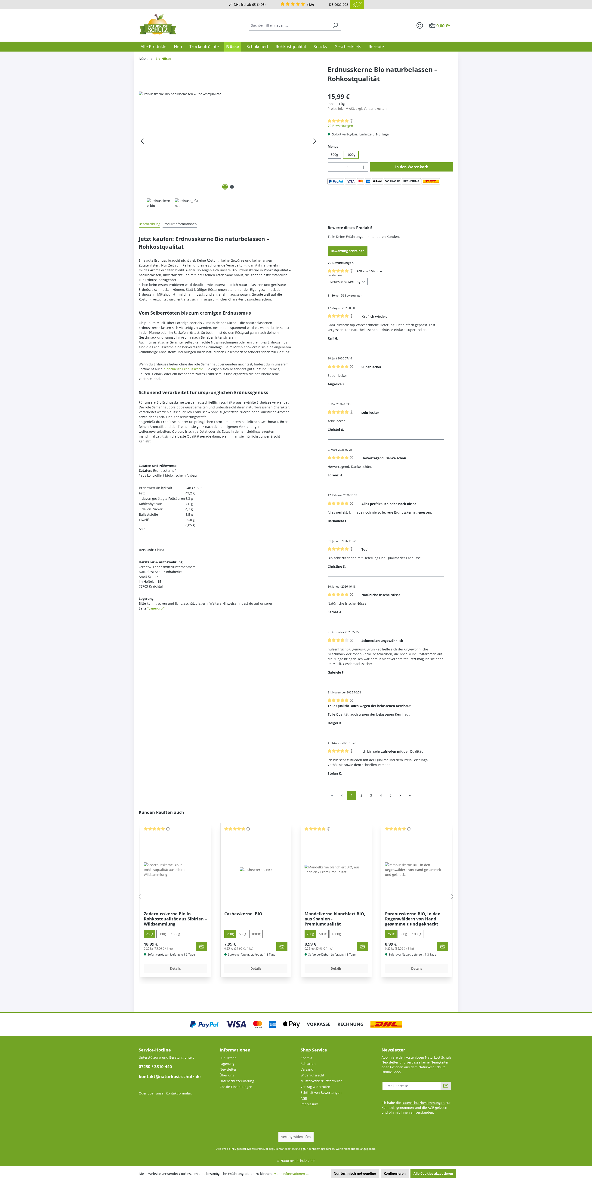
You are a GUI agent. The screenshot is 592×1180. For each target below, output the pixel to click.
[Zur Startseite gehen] (158, 24)
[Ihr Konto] (419, 25)
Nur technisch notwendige (355, 1173)
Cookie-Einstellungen (236, 1087)
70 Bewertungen (340, 125)
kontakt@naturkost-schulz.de (170, 1076)
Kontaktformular (178, 1093)
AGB (304, 1098)
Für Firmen (228, 1058)
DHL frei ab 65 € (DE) (249, 4)
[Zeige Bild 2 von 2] (232, 187)
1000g (350, 154)
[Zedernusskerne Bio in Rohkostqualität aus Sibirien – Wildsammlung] (175, 869)
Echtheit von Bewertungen (321, 1092)
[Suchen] (335, 25)
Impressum (309, 1104)
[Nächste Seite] (400, 795)
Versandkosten (285, 1149)
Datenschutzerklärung (237, 1081)
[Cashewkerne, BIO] (256, 869)
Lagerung (227, 1063)
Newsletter (228, 1069)
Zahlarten (308, 1063)
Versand (307, 1069)
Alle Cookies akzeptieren (433, 1173)
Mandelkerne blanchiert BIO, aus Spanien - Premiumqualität (335, 918)
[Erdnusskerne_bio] (228, 141)
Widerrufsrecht (312, 1075)
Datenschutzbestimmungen (423, 1102)
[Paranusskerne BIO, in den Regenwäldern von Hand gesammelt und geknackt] (416, 869)
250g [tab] (149, 934)
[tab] (149, 224)
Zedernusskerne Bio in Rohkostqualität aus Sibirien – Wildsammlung (175, 918)
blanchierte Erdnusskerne (183, 369)
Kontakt (306, 1058)
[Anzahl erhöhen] (363, 167)
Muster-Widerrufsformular (321, 1081)
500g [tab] (162, 934)
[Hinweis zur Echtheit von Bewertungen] (351, 120)
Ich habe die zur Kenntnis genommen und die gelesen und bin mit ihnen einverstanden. (416, 1107)
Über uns (227, 1075)
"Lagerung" (156, 608)
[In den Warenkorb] (201, 946)
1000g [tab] (175, 934)
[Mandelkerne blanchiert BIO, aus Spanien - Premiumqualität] (336, 869)
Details (175, 968)
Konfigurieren (395, 1173)
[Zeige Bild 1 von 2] (225, 187)
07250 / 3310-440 (155, 1066)
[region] (228, 152)
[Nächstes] (314, 141)
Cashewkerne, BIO (243, 913)
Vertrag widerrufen (315, 1087)
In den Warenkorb (411, 166)
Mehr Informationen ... (291, 1173)
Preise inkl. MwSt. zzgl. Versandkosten (357, 108)
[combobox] (289, 25)
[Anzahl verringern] (332, 167)
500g (334, 154)
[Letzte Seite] (410, 795)
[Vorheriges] (142, 141)
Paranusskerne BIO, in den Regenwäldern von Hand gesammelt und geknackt (413, 918)
